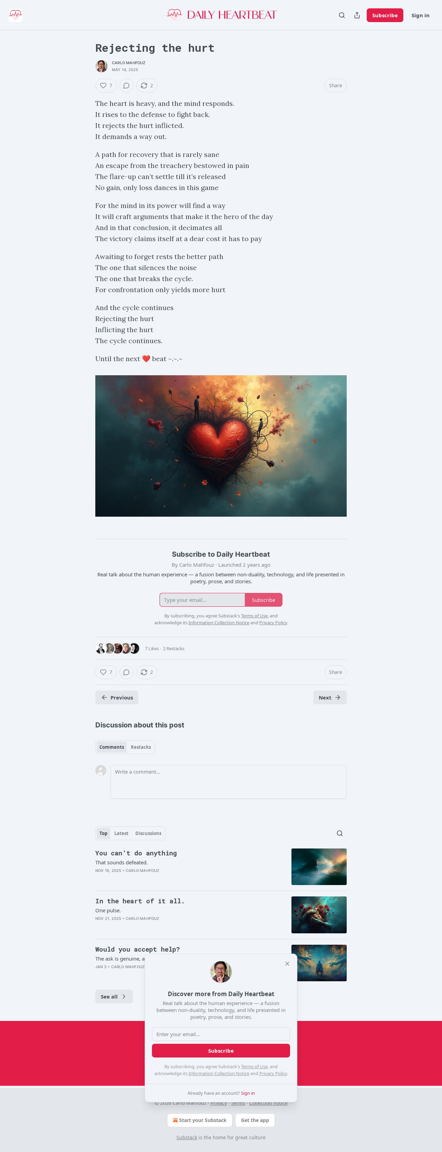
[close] (287, 963)
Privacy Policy (273, 1073)
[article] (221, 867)
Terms (238, 1103)
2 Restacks (173, 648)
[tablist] (125, 747)
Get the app (255, 1120)
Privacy (219, 1103)
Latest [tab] (121, 833)
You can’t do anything (136, 852)
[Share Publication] (357, 15)
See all (109, 996)
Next (325, 697)
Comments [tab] (111, 747)
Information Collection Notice (219, 1073)
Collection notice (268, 1103)
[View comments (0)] (126, 85)
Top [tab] (103, 833)
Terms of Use (254, 1066)
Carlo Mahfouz (129, 62)
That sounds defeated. (121, 862)
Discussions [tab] (148, 833)
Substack (186, 1137)
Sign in (421, 15)
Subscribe (385, 15)
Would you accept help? (137, 949)
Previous (121, 697)
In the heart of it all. (140, 900)
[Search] (342, 15)
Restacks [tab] (141, 747)
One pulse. (108, 910)
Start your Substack (203, 1120)
